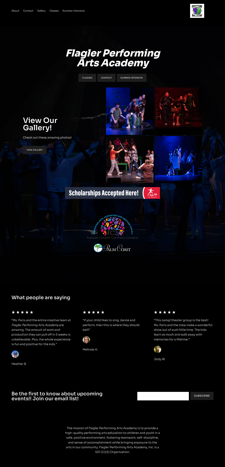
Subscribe (202, 395)
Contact (106, 78)
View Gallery (35, 150)
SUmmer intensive (131, 78)
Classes (87, 78)
